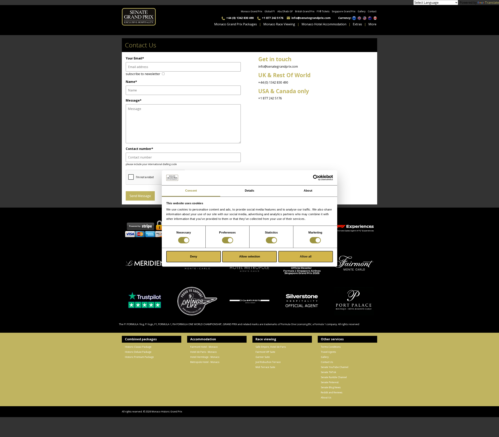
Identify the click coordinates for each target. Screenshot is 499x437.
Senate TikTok (328, 372)
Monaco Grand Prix (251, 11)
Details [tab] (249, 190)
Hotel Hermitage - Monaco (204, 357)
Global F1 (270, 11)
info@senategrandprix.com (311, 18)
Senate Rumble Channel (334, 377)
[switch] (227, 240)
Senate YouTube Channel (334, 367)
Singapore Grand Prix (343, 11)
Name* (131, 82)
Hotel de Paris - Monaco (203, 352)
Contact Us (327, 362)
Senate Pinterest (330, 382)
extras (357, 24)
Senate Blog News (331, 387)
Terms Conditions (331, 347)
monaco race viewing (279, 24)
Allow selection (249, 256)
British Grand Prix (304, 11)
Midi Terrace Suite (265, 367)
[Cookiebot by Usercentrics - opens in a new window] (316, 178)
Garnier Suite (263, 357)
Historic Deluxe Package (138, 352)
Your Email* (135, 58)
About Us (326, 397)
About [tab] (308, 190)
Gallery (361, 11)
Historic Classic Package (138, 347)
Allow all (305, 256)
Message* (134, 100)
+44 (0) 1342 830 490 (240, 18)
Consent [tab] (191, 190)
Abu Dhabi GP (285, 11)
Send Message (140, 196)
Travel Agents (328, 352)
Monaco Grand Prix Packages (235, 24)
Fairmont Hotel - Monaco (204, 347)
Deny (193, 256)
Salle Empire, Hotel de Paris (271, 347)
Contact (372, 11)
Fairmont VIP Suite (265, 352)
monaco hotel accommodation (324, 24)
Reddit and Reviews (331, 392)
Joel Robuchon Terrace (268, 362)
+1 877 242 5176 (272, 18)
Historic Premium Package (139, 357)
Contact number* (139, 149)
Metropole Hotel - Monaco (204, 362)
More (372, 24)
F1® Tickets (323, 11)
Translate (492, 2)
